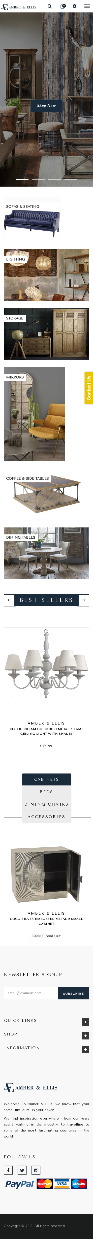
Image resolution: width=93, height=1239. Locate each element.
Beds (47, 791)
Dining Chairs (46, 804)
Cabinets (46, 779)
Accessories (46, 816)
